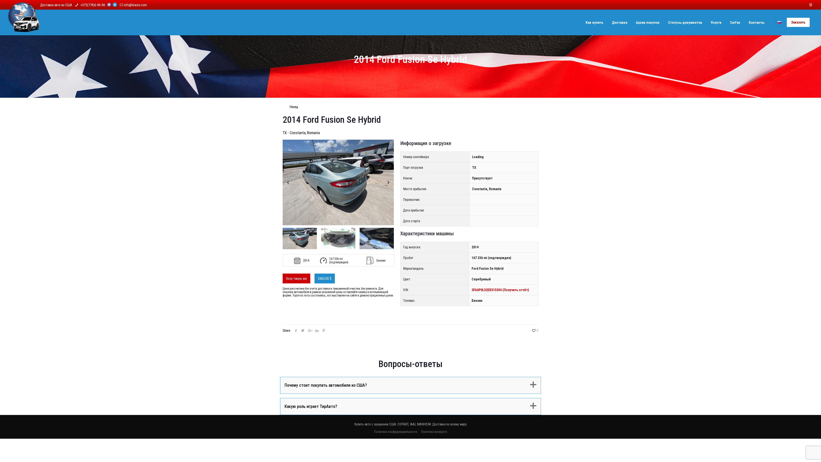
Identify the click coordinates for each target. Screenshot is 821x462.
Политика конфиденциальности (395, 432)
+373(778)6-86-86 (93, 5)
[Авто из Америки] (24, 22)
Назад (293, 107)
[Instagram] (810, 5)
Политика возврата (434, 432)
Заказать (798, 22)
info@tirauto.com (135, 5)
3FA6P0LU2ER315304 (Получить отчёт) (500, 290)
